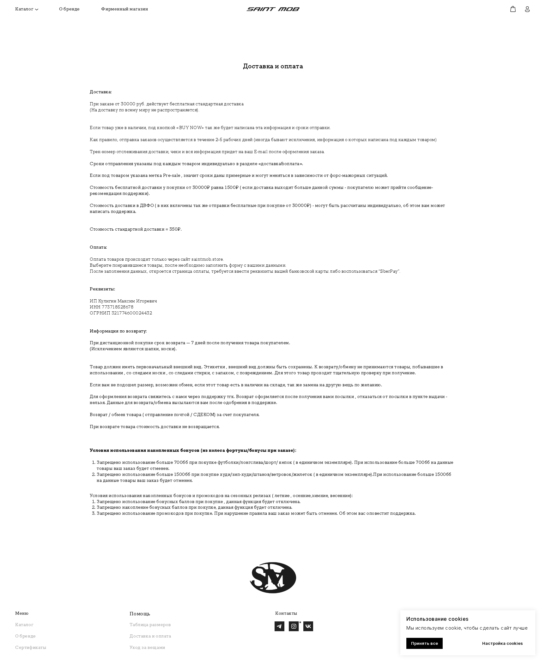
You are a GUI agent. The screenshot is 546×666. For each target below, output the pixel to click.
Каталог (24, 9)
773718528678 (117, 307)
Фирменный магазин (124, 9)
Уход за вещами (147, 647)
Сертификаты (30, 647)
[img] (273, 9)
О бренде (69, 9)
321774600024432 (132, 313)
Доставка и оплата (150, 636)
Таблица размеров (150, 624)
